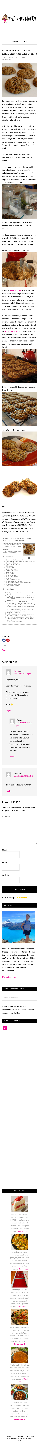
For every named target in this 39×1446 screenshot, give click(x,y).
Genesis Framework (14, 1438)
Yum (4, 650)
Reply (8, 710)
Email (5, 862)
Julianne (16, 671)
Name (5, 850)
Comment (6, 816)
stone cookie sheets (12, 331)
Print (29, 558)
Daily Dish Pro (26, 1436)
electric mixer (15, 290)
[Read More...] (23, 1231)
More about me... (9, 977)
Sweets (7, 645)
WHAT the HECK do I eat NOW (19, 18)
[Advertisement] (19, 1055)
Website (5, 875)
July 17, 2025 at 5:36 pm (22, 674)
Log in (19, 1440)
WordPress (27, 1438)
